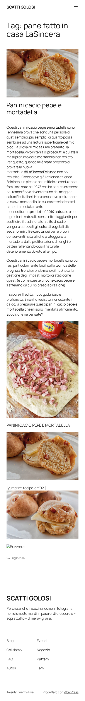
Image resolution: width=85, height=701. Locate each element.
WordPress (71, 692)
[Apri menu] (75, 7)
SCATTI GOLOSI (21, 7)
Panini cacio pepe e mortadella (34, 109)
